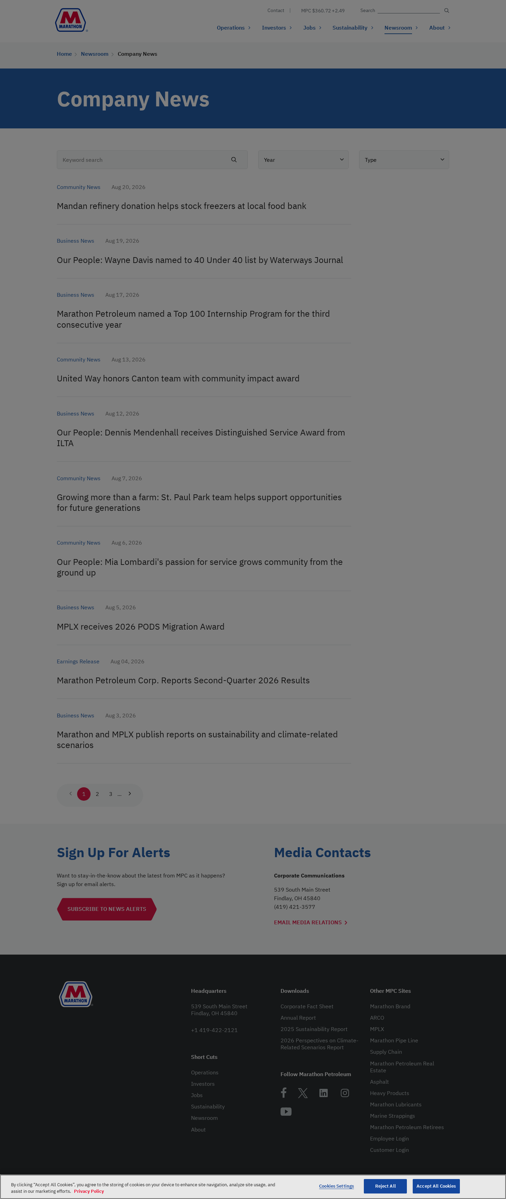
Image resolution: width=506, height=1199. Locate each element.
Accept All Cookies (436, 1186)
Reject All (385, 1186)
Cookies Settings (336, 1186)
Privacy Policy (89, 1192)
